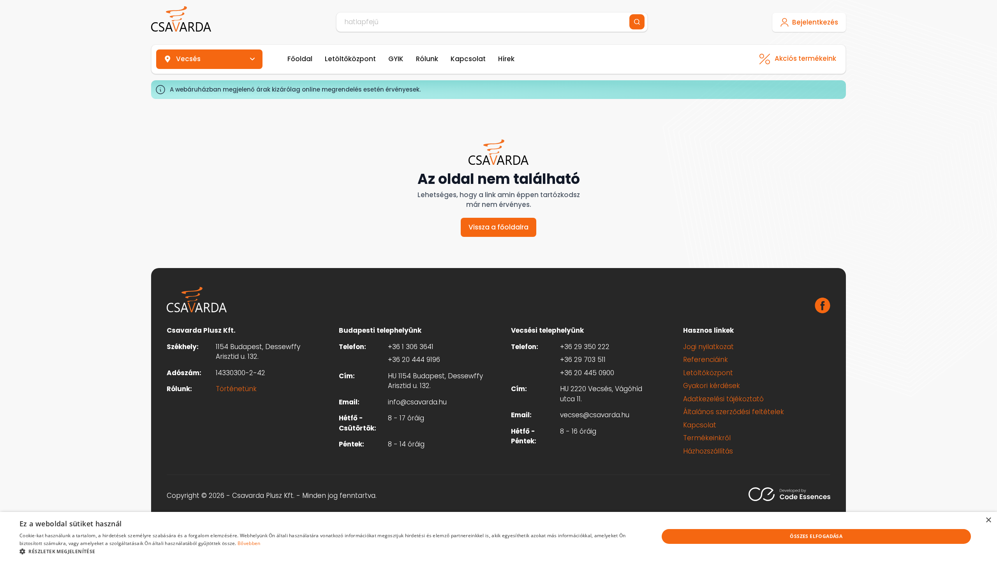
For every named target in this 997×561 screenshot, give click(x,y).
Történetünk (236, 388)
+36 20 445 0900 (587, 373)
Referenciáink (705, 359)
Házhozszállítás (708, 451)
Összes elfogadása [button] (816, 536)
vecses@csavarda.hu (594, 415)
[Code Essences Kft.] (789, 494)
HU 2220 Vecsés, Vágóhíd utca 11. (601, 394)
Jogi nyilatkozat (708, 346)
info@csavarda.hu (417, 402)
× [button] (988, 520)
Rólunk (427, 59)
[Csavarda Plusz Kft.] (181, 19)
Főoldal (299, 59)
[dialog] (498, 536)
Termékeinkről (707, 438)
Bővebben (249, 543)
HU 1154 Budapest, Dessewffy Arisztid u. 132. (435, 381)
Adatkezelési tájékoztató (723, 399)
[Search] (637, 22)
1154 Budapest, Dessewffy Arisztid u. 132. (258, 352)
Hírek (506, 59)
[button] (329, 551)
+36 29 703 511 (583, 359)
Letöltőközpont (350, 59)
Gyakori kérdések (711, 385)
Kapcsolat (468, 59)
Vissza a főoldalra (498, 227)
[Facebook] (822, 305)
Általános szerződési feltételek (733, 411)
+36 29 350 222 (584, 346)
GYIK (395, 59)
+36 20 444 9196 (414, 359)
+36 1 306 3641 (410, 346)
